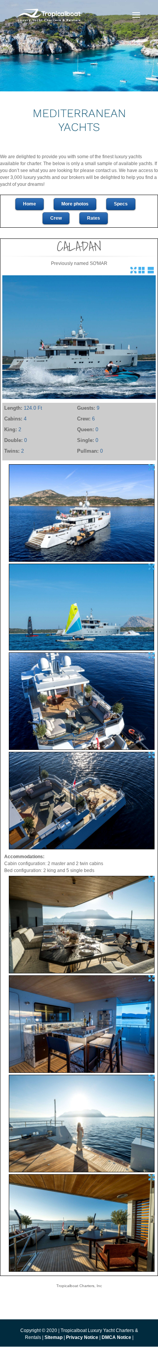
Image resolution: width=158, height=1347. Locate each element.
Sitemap (53, 1337)
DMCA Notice (116, 1337)
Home (29, 204)
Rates (93, 218)
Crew (56, 218)
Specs (121, 204)
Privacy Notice (82, 1337)
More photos (75, 204)
